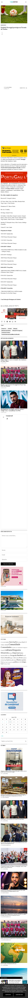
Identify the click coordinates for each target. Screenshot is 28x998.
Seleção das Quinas (6, 330)
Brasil (23, 642)
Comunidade (14, 645)
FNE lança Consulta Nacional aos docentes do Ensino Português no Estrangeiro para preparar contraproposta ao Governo (13, 795)
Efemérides (5, 653)
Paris (2, 662)
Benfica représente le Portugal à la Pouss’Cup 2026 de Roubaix (13, 385)
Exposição (3, 655)
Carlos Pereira (5, 797)
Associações (13, 642)
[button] (25, 741)
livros (20, 658)
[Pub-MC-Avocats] (14, 313)
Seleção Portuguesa (17, 330)
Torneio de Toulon (5, 332)
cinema (6, 644)
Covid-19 (3, 650)
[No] (26, 991)
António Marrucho (6, 845)
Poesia (12, 662)
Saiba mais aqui (19, 994)
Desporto (3, 25)
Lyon (8, 660)
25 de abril (3, 642)
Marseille (11, 660)
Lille (15, 657)
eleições (10, 653)
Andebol (7, 642)
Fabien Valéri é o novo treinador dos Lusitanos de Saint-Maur (13, 360)
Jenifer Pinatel (5, 892)
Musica (18, 660)
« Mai (2, 736)
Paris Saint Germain (7, 662)
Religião (24, 662)
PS (18, 662)
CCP (26, 642)
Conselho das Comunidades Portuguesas (19, 647)
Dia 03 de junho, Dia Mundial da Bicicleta (8, 963)
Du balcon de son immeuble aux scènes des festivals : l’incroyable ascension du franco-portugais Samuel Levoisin (13, 891)
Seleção (15, 328)
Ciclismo (3, 644)
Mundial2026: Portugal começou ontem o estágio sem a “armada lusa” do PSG (12, 410)
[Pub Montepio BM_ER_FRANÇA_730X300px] (14, 151)
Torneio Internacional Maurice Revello (10, 334)
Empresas (15, 653)
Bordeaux (19, 642)
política (16, 662)
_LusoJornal (5, 773)
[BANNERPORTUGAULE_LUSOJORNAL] (14, 177)
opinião (24, 660)
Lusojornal (9, 87)
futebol (10, 328)
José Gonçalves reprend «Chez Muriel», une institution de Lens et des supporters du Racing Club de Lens (14, 843)
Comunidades (6, 647)
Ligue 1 (11, 657)
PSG (21, 662)
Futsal (24, 655)
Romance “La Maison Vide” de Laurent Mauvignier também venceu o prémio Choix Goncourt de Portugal (14, 771)
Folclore (8, 655)
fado (6, 655)
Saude (2, 663)
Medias (15, 660)
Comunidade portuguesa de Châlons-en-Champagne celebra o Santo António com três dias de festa (14, 867)
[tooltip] (2, 321)
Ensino (21, 653)
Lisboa (17, 657)
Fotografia (13, 655)
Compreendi (8, 994)
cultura (8, 650)
